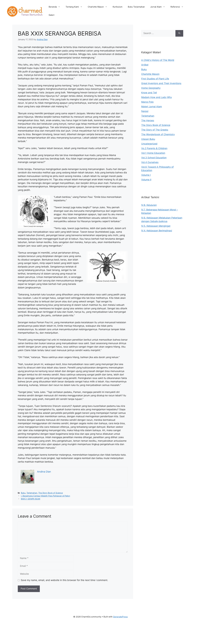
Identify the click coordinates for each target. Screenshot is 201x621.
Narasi (144, 111)
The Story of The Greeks (154, 129)
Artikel (144, 64)
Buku (23, 493)
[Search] (179, 33)
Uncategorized (149, 143)
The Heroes (147, 120)
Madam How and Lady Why (156, 97)
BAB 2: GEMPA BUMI (30, 499)
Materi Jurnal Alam (151, 106)
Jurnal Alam (156, 6)
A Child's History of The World (157, 60)
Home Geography (151, 88)
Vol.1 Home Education (153, 153)
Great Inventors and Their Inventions (161, 83)
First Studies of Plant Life (155, 78)
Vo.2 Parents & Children (154, 148)
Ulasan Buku (148, 139)
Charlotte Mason (96, 6)
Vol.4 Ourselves (149, 162)
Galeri (51, 15)
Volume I (146, 175)
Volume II (146, 179)
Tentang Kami (72, 6)
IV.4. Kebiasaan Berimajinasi (156, 230)
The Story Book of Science (50, 493)
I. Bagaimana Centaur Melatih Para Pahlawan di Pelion (45, 496)
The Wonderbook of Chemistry (158, 134)
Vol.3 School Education (154, 157)
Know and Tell (149, 92)
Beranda (53, 6)
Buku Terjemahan (136, 6)
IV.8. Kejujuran (149, 205)
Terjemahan (32, 493)
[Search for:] (158, 33)
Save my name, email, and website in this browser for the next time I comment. (64, 580)
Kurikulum (117, 6)
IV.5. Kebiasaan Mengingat (155, 226)
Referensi (175, 6)
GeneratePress (120, 616)
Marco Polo (147, 102)
